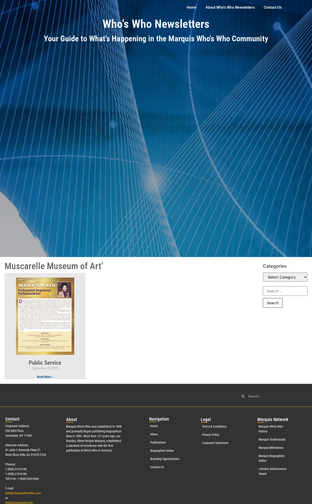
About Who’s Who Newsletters (230, 7)
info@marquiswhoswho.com (23, 493)
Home (191, 7)
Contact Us (273, 7)
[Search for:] (285, 291)
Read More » (45, 377)
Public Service (45, 362)
